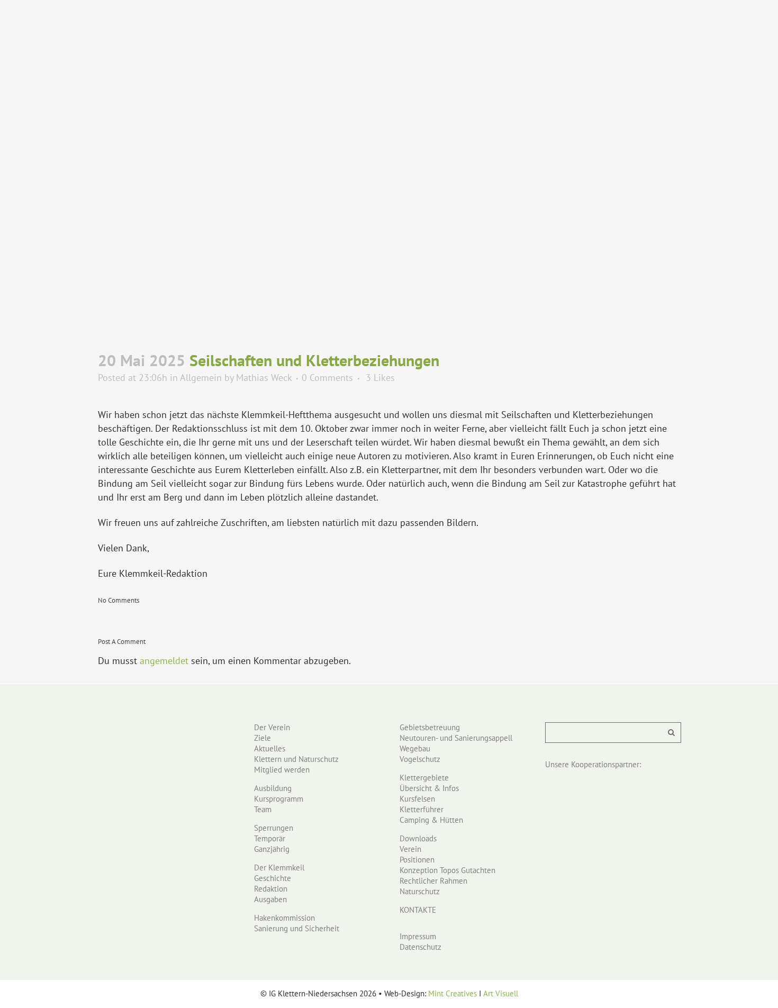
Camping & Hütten (431, 820)
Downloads (418, 838)
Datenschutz (420, 947)
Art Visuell (500, 993)
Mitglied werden (282, 770)
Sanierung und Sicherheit (296, 928)
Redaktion (270, 889)
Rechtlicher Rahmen (433, 881)
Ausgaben (270, 899)
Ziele (262, 738)
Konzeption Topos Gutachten (447, 870)
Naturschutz (420, 891)
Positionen (417, 860)
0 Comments (327, 377)
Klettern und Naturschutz (296, 759)
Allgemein (201, 377)
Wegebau (415, 748)
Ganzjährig (272, 849)
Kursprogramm (278, 799)
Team (263, 809)
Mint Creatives (452, 993)
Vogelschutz (420, 759)
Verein (410, 849)
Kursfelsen (417, 799)
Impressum (418, 936)
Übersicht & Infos (429, 788)
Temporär (269, 838)
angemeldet (164, 661)
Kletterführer (422, 809)
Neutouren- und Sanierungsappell (456, 738)
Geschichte (272, 878)
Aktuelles (269, 748)
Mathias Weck (264, 377)
